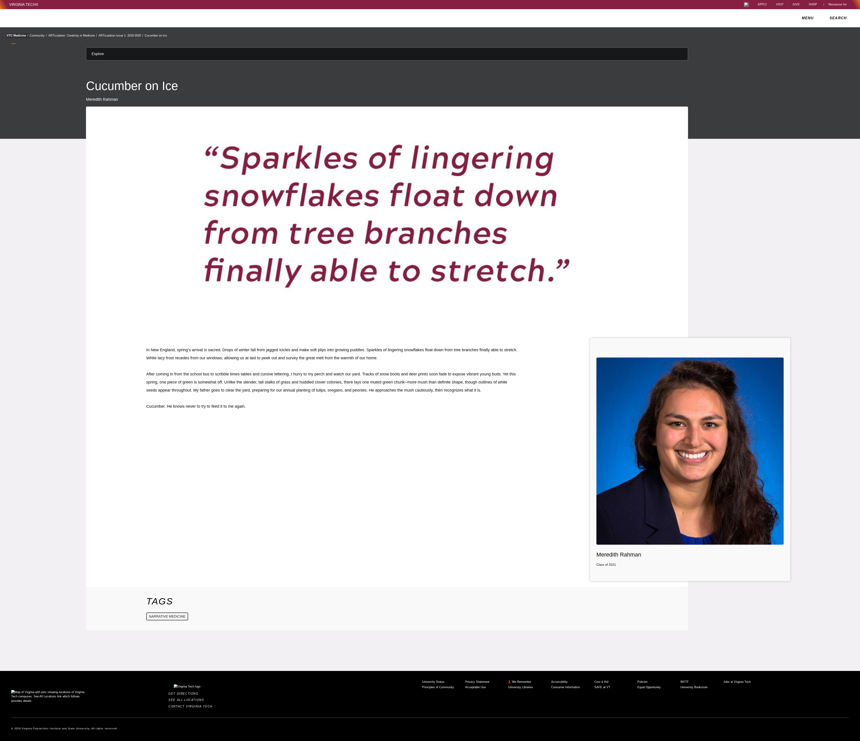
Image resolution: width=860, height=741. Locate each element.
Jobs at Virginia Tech (737, 681)
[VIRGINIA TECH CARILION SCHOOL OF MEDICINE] (39, 18)
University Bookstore (693, 687)
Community (38, 35)
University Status (433, 681)
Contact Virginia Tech (191, 706)
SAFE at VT (602, 687)
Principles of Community (438, 687)
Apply (762, 4)
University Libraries (520, 687)
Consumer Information (565, 687)
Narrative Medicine (167, 616)
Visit (780, 4)
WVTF (684, 681)
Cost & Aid (601, 681)
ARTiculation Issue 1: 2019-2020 (121, 35)
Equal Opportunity (649, 687)
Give (796, 4)
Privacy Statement (477, 681)
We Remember (521, 681)
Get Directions (184, 693)
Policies (642, 681)
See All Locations (187, 700)
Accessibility (559, 681)
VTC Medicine (17, 35)
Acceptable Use (475, 687)
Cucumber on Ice (156, 35)
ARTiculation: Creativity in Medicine (72, 35)
